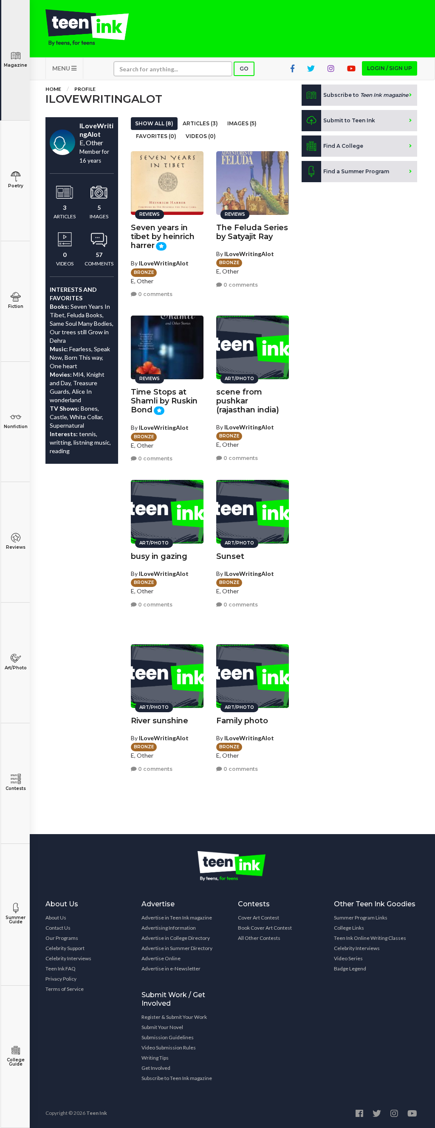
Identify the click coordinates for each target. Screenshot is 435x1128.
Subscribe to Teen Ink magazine (176, 1078)
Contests (16, 788)
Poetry (15, 186)
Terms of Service (64, 989)
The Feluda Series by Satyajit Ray (252, 232)
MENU (61, 68)
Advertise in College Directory (175, 938)
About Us (55, 917)
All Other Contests (259, 938)
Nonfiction (16, 426)
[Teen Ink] (87, 27)
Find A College (343, 146)
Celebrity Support (65, 948)
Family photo (242, 720)
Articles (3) (200, 123)
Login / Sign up (389, 68)
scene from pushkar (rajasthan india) (247, 401)
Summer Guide (15, 920)
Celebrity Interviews (68, 958)
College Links (349, 928)
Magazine (15, 65)
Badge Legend (350, 968)
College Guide (16, 1062)
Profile (85, 89)
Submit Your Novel (162, 1027)
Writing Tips (155, 1058)
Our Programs (61, 938)
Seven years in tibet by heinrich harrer (163, 236)
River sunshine (159, 720)
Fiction (15, 306)
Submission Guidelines (167, 1037)
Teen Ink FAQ (60, 968)
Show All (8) (154, 123)
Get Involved (155, 1068)
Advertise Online (161, 958)
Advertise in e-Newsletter (171, 968)
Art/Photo (16, 668)
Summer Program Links (360, 917)
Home (53, 89)
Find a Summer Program (356, 171)
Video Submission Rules (168, 1047)
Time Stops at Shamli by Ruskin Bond (164, 401)
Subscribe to (365, 95)
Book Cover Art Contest (265, 928)
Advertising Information (168, 928)
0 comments (154, 294)
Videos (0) (201, 136)
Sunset (230, 556)
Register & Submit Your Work (174, 1017)
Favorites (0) (156, 136)
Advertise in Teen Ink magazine (176, 917)
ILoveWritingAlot (164, 263)
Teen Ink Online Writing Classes (370, 938)
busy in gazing (159, 556)
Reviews (15, 547)
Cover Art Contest (258, 917)
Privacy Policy (60, 979)
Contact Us (58, 928)
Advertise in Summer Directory (176, 948)
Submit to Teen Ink (349, 120)
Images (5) (242, 123)
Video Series (348, 958)
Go (244, 68)
